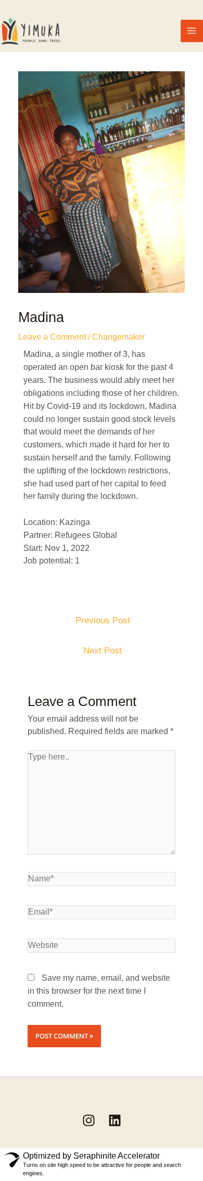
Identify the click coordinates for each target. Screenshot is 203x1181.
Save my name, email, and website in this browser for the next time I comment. (99, 990)
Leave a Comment (52, 336)
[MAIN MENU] (192, 31)
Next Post (102, 651)
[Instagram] (88, 1120)
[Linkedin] (114, 1120)
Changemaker (118, 336)
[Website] (102, 947)
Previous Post (102, 620)
